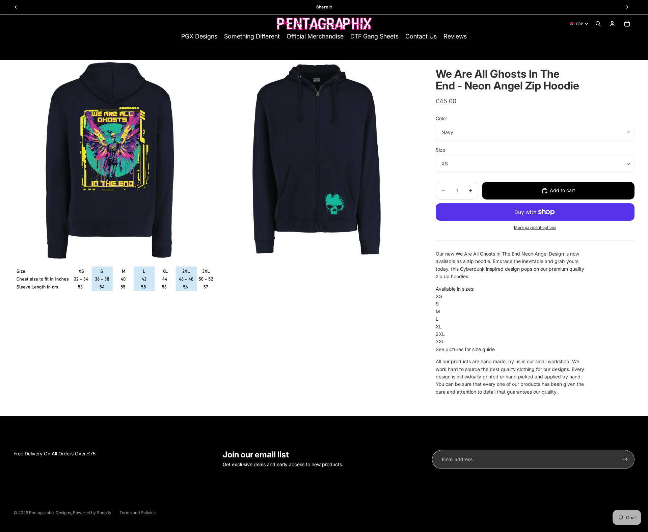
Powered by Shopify (92, 512)
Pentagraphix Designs (50, 512)
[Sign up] (625, 459)
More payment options (535, 227)
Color (441, 118)
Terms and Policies (137, 512)
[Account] (612, 23)
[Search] (598, 23)
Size (440, 150)
